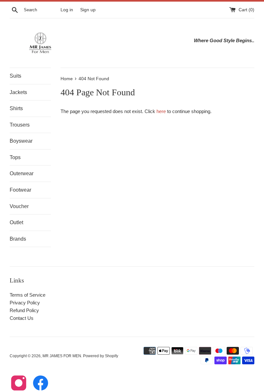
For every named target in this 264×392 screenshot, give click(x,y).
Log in (67, 9)
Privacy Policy (25, 302)
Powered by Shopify (100, 356)
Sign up (88, 9)
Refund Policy (24, 310)
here (161, 111)
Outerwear (21, 173)
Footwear (20, 190)
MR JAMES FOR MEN (61, 356)
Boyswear (21, 141)
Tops (15, 157)
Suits (15, 76)
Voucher (19, 206)
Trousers (20, 125)
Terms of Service (27, 295)
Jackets (18, 92)
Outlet (16, 222)
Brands (18, 239)
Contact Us (21, 318)
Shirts (16, 108)
